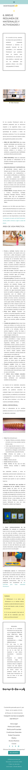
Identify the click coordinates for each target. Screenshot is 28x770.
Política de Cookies (14, 726)
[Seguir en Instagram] (18, 746)
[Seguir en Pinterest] (15, 746)
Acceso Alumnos (14, 741)
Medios (14, 738)
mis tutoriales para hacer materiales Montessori (14, 584)
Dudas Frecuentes (14, 735)
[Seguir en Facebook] (9, 746)
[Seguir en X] (12, 746)
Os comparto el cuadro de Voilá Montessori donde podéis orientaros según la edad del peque (14, 220)
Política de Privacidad (14, 729)
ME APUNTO (14, 753)
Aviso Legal (14, 724)
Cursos (14, 743)
